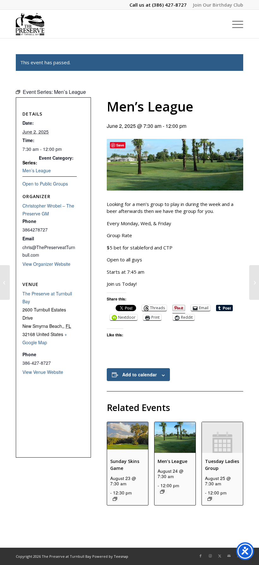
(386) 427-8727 (169, 5)
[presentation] (127, 437)
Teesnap (121, 556)
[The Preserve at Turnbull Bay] (30, 24)
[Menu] (234, 24)
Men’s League (172, 461)
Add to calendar (139, 374)
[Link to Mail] (229, 556)
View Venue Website (42, 372)
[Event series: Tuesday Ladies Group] (210, 499)
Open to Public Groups (45, 183)
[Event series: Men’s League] (162, 492)
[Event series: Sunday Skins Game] (115, 499)
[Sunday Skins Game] (5, 282)
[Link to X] (219, 556)
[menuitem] (216, 4)
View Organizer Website (46, 264)
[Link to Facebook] (200, 556)
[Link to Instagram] (210, 556)
